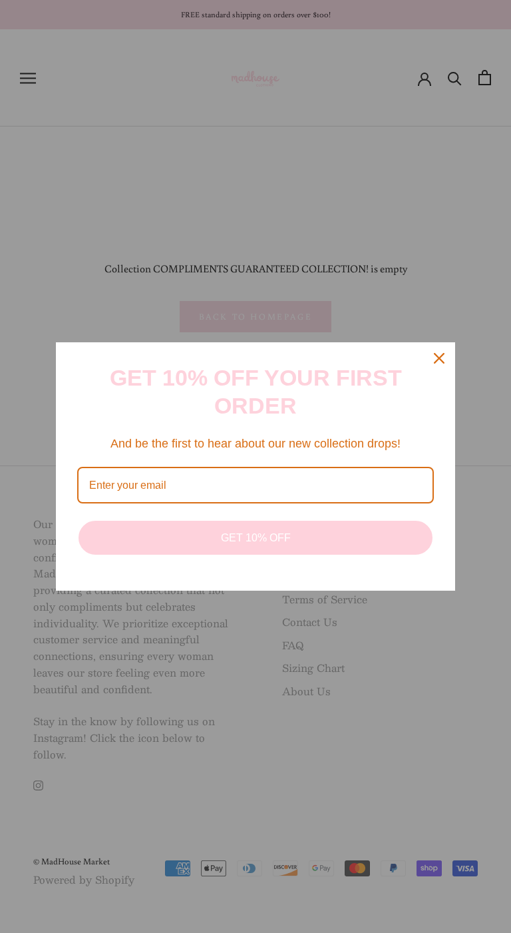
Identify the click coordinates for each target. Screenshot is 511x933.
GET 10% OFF (256, 537)
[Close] (439, 358)
